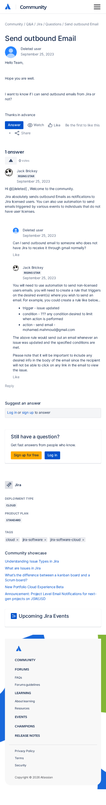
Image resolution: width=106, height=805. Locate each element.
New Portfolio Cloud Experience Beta (34, 587)
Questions (53, 24)
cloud (10, 539)
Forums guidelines (27, 684)
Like (16, 255)
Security (20, 765)
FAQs (18, 677)
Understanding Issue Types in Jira (32, 561)
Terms (19, 758)
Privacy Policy (25, 751)
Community (33, 6)
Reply (9, 386)
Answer (14, 125)
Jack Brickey (27, 171)
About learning (25, 701)
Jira (39, 24)
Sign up (28, 412)
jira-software (33, 539)
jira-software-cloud (65, 539)
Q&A (29, 24)
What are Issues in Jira (23, 568)
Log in (12, 412)
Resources (22, 708)
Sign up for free (26, 455)
